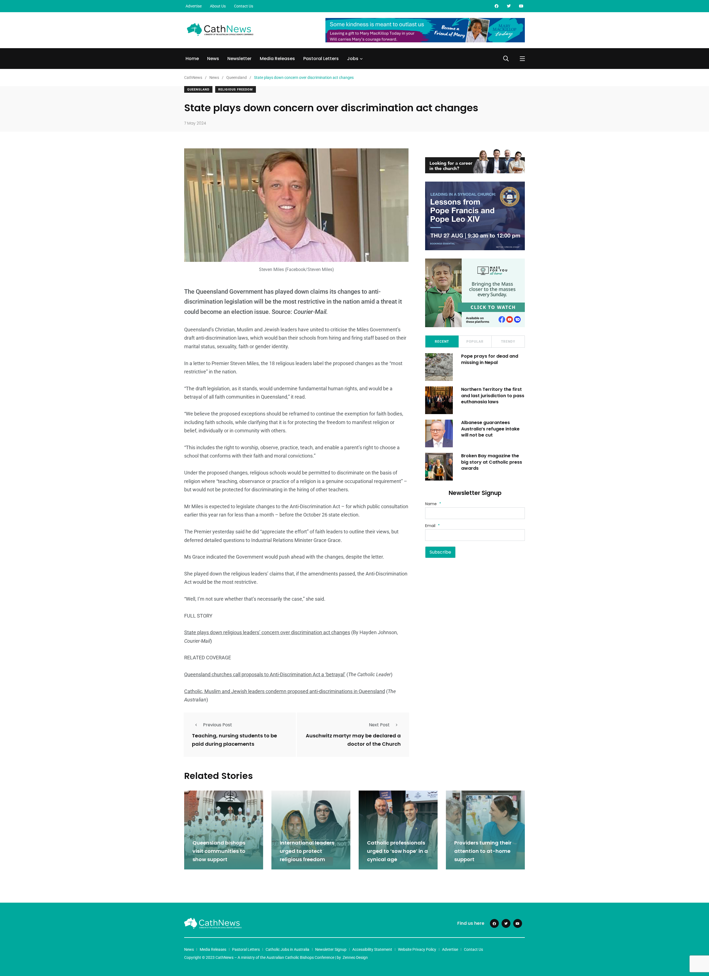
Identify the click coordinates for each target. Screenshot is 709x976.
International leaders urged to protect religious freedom (307, 851)
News (213, 58)
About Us (218, 6)
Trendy (508, 342)
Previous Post (217, 725)
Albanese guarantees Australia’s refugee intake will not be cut (490, 428)
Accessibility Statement (372, 949)
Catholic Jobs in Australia (287, 949)
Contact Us (243, 6)
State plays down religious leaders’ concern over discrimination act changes (267, 632)
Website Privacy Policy (417, 949)
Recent (442, 342)
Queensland (198, 89)
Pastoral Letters (321, 58)
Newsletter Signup (330, 949)
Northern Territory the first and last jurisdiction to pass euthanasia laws (492, 395)
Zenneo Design (355, 957)
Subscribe (440, 552)
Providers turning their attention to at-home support (483, 851)
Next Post (379, 725)
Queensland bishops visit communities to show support (218, 851)
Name (433, 504)
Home (192, 58)
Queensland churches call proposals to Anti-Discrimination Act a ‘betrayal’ (264, 674)
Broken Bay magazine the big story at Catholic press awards (491, 462)
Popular (475, 342)
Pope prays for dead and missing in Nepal (489, 359)
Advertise (194, 6)
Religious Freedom (235, 89)
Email (432, 525)
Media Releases (277, 58)
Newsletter (239, 58)
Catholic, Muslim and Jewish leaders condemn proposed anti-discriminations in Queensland (284, 691)
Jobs (352, 58)
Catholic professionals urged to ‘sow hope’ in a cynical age (397, 851)
